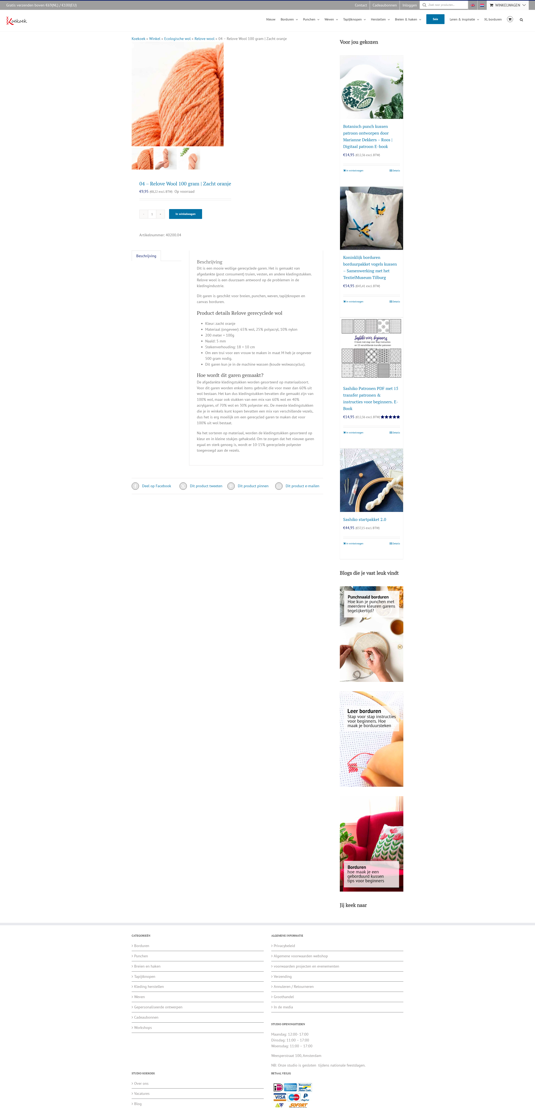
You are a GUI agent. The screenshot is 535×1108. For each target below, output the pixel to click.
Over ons (141, 1083)
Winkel (154, 38)
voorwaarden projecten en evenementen (306, 966)
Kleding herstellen (149, 986)
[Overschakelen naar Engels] (472, 5)
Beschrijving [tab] (146, 255)
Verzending (283, 976)
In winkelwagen (186, 214)
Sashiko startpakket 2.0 (364, 519)
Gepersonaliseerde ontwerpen (158, 1007)
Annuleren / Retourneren (294, 986)
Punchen (141, 956)
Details (396, 170)
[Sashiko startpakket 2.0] (371, 480)
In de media (283, 1007)
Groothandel (284, 996)
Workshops (143, 1027)
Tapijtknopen (144, 976)
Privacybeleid (284, 945)
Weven (139, 996)
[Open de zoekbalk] (521, 19)
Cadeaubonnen (146, 1017)
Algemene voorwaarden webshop (301, 956)
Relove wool (204, 38)
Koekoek (138, 38)
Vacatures (142, 1093)
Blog (138, 1103)
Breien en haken (147, 966)
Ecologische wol (177, 38)
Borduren (141, 945)
